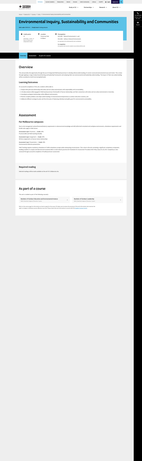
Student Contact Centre (81, 208)
